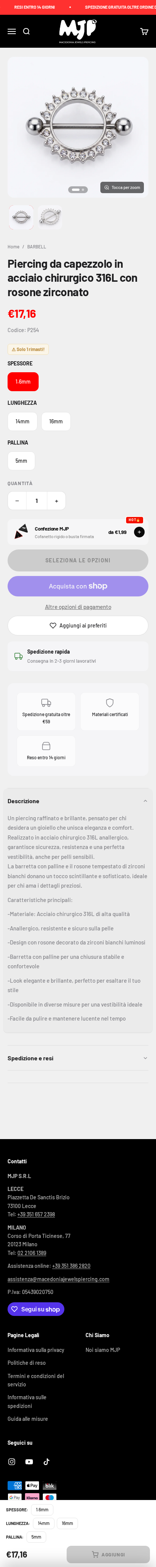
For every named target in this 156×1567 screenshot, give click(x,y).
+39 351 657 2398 (36, 1214)
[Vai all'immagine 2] (50, 217)
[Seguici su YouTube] (29, 1462)
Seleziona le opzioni (78, 560)
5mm (21, 460)
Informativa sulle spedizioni (27, 1401)
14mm (23, 421)
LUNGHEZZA (22, 403)
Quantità (20, 483)
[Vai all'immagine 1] (21, 217)
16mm (56, 421)
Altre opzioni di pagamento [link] (78, 606)
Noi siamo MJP (103, 1350)
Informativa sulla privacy (36, 1350)
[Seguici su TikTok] (46, 1462)
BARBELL (36, 246)
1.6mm (23, 381)
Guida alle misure (28, 1419)
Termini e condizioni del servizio (36, 1380)
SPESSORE (20, 363)
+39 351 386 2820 (71, 1266)
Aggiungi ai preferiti (83, 625)
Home (13, 246)
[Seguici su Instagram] (12, 1462)
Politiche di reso (27, 1362)
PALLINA (18, 442)
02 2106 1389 (31, 1253)
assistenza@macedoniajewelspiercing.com (58, 1279)
